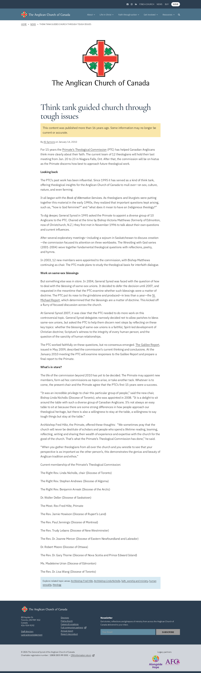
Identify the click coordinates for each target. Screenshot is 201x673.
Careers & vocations (70, 624)
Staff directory (27, 631)
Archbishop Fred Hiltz (82, 580)
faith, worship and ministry (134, 580)
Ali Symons (49, 141)
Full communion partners (72, 627)
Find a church (146, 4)
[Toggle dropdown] (94, 14)
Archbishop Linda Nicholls (107, 580)
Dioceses (65, 617)
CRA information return (81, 655)
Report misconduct (69, 634)
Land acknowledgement (31, 634)
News (159, 4)
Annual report (67, 631)
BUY (167, 4)
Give (175, 4)
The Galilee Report (147, 345)
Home (24, 24)
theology (57, 584)
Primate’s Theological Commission (84, 149)
